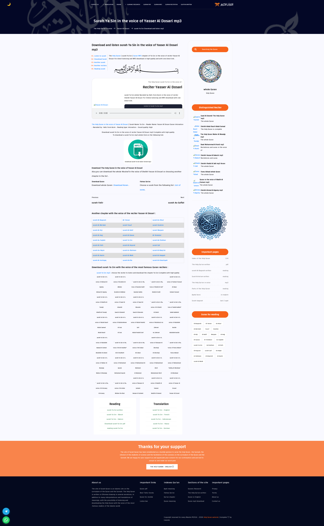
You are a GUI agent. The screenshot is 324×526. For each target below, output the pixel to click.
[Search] (195, 49)
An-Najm (218, 350)
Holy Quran (116, 55)
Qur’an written (186, 4)
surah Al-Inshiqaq (99, 260)
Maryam (213, 334)
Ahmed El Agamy (101, 292)
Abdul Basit (101, 332)
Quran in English (194, 497)
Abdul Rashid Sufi (138, 332)
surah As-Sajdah (99, 240)
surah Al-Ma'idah (99, 225)
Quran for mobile (146, 497)
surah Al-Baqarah (99, 220)
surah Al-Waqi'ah (159, 250)
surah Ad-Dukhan (159, 240)
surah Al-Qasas (128, 235)
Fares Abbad (174, 352)
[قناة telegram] (6, 511)
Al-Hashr (220, 356)
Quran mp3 (158, 4)
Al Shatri (156, 312)
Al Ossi (120, 332)
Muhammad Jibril (156, 373)
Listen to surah (100, 56)
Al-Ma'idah (197, 329)
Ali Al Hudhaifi (119, 352)
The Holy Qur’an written (197, 492)
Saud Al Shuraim (138, 312)
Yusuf (207, 329)
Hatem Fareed (174, 292)
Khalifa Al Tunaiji (101, 312)
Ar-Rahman (197, 356)
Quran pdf (147, 4)
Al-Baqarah (197, 323)
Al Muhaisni (137, 373)
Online (119, 4)
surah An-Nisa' (158, 220)
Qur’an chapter (169, 497)
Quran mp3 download (196, 501)
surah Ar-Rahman (129, 250)
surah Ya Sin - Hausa (161, 423)
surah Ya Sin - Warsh (115, 414)
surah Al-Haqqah (159, 255)
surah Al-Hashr (98, 255)
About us (215, 497)
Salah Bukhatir (174, 312)
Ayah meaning (169, 488)
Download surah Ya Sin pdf (115, 423)
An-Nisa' (218, 323)
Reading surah (99, 68)
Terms (214, 492)
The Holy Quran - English (161, 466)
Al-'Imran (126, 220)
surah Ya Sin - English (161, 410)
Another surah (99, 62)
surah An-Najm (98, 250)
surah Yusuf (127, 225)
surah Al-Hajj (98, 235)
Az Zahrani (156, 332)
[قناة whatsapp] (6, 519)
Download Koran (121, 185)
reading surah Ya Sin (115, 428)
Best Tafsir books (147, 492)
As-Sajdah (219, 339)
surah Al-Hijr (98, 230)
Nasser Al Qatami (138, 393)
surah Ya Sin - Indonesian (161, 419)
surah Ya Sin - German (161, 428)
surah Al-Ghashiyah (160, 260)
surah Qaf (156, 245)
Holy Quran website (211, 517)
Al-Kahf (204, 334)
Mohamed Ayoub (119, 373)
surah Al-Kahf (128, 230)
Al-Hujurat (197, 350)
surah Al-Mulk (128, 255)
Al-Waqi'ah (209, 356)
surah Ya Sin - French (161, 414)
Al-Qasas (197, 339)
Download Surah (100, 59)
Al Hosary (101, 393)
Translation (109, 4)
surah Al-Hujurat (129, 245)
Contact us (95, 4)
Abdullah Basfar (174, 332)
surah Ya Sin (127, 240)
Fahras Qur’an (169, 492)
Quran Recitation (171, 4)
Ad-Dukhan (210, 345)
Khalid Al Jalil (156, 292)
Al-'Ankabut (157, 235)
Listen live (144, 501)
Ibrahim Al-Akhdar (119, 292)
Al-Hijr (196, 334)
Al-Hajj (223, 334)
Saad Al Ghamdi (120, 312)
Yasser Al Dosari (123, 28)
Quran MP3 (137, 55)
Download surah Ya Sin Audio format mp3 (138, 161)
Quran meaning (170, 501)
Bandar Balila (138, 292)
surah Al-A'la (127, 260)
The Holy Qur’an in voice (103, 28)
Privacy (214, 488)
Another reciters (100, 65)
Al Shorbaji (156, 352)
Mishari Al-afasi (120, 393)
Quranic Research (133, 4)
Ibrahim (215, 329)
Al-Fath (220, 345)
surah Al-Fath (98, 245)
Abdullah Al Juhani (101, 352)
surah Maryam (158, 230)
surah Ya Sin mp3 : (104, 273)
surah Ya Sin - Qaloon (115, 419)
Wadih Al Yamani (156, 393)
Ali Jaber (138, 352)
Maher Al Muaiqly (101, 373)
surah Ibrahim (158, 225)
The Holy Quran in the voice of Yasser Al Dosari (110, 124)
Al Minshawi (174, 373)
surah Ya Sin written (115, 410)
